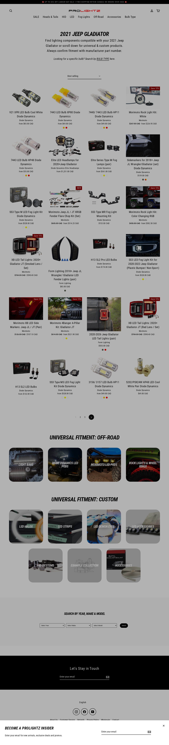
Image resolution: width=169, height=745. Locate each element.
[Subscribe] (149, 732)
